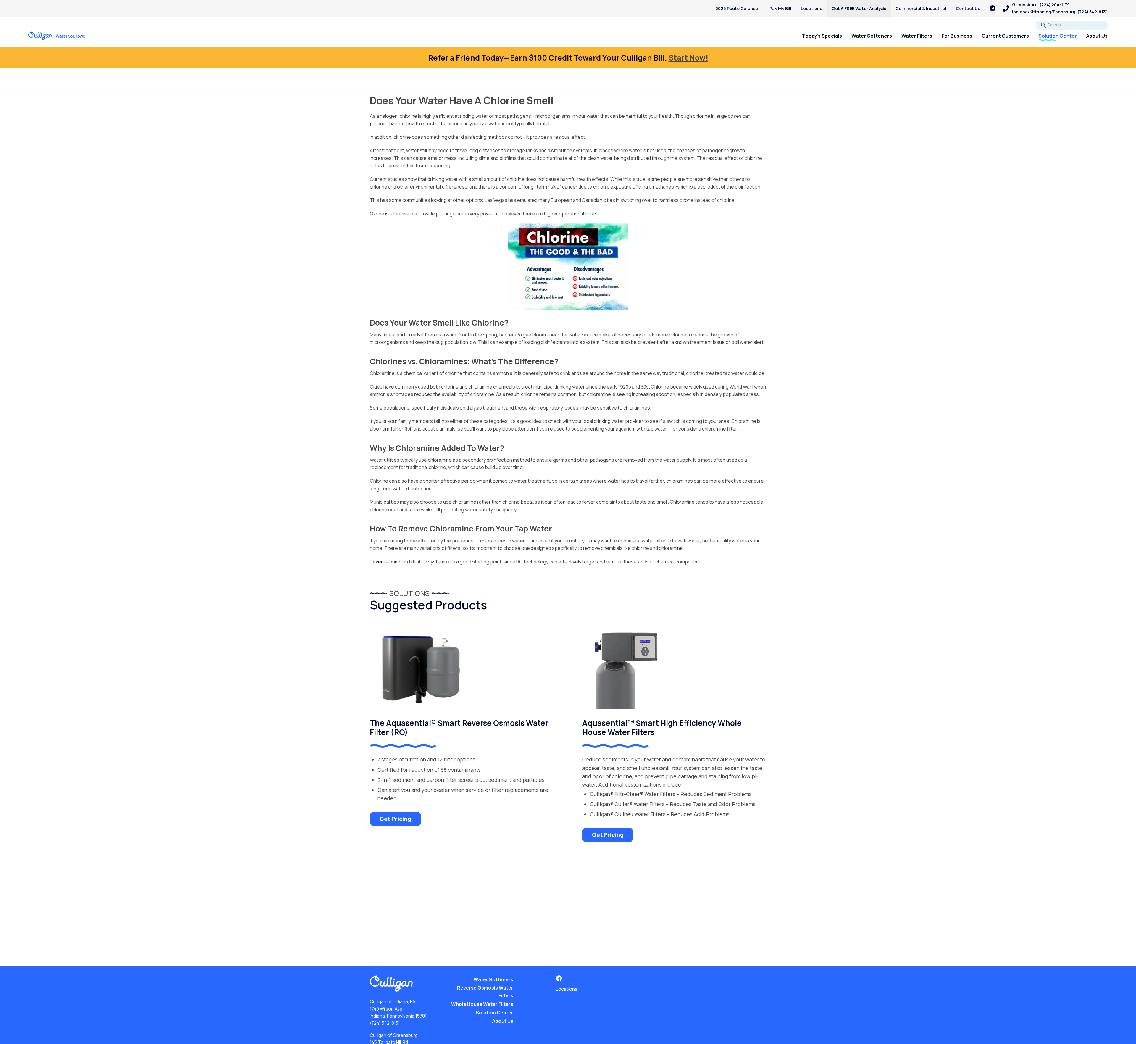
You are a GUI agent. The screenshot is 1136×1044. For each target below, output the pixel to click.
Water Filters (916, 35)
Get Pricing (395, 819)
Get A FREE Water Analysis (859, 8)
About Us (1097, 35)
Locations (811, 8)
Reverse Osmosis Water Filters (485, 992)
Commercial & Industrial (920, 8)
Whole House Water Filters (482, 1004)
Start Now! (688, 57)
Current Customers (1005, 35)
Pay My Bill (780, 8)
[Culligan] (56, 35)
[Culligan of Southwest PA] (992, 8)
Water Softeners (871, 35)
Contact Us (968, 8)
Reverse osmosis (389, 561)
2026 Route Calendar (737, 8)
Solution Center (1057, 35)
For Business (957, 35)
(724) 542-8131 (385, 1023)
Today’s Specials (822, 35)
